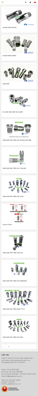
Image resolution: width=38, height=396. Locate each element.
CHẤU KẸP (5, 84)
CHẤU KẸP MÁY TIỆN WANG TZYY (13, 309)
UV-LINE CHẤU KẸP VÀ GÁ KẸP (12, 112)
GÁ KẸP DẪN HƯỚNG (9, 55)
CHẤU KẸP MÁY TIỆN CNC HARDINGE (14, 281)
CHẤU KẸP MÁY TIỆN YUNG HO (12, 253)
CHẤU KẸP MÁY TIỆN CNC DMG (12, 337)
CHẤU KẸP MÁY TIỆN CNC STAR (12, 196)
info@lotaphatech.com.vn (14, 376)
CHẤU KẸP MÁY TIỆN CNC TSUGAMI (14, 168)
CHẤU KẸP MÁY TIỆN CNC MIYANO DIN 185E (16, 140)
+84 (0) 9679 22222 (13, 369)
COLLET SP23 (7, 224)
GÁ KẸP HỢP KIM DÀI (9, 27)
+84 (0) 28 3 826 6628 (16, 372)
